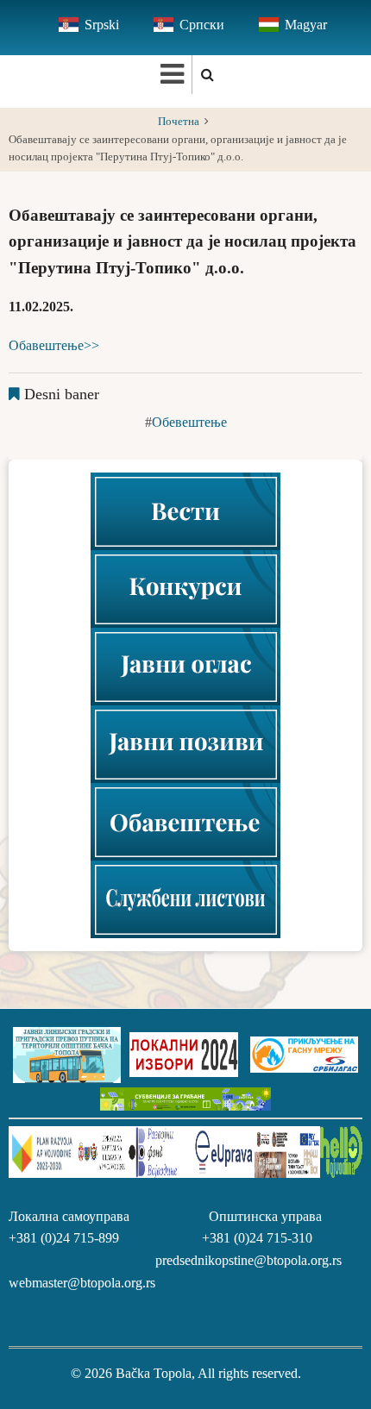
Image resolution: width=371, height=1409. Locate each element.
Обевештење (189, 422)
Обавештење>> (54, 345)
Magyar (306, 24)
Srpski (102, 24)
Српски (201, 24)
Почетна (178, 122)
